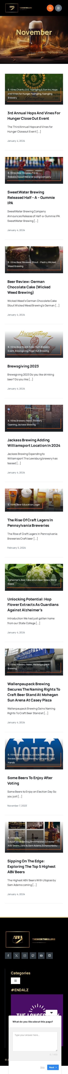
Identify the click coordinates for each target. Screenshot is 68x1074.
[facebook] (8, 955)
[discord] (49, 955)
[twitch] (33, 955)
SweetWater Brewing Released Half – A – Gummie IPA (31, 197)
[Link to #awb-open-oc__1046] (50, 8)
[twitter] (16, 955)
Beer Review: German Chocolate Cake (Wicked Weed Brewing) (29, 287)
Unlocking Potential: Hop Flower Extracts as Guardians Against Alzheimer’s (33, 604)
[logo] (19, 4)
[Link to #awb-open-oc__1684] (58, 8)
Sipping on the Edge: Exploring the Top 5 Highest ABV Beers (31, 866)
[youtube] (41, 955)
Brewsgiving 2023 (23, 366)
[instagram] (24, 955)
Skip (42, 1067)
